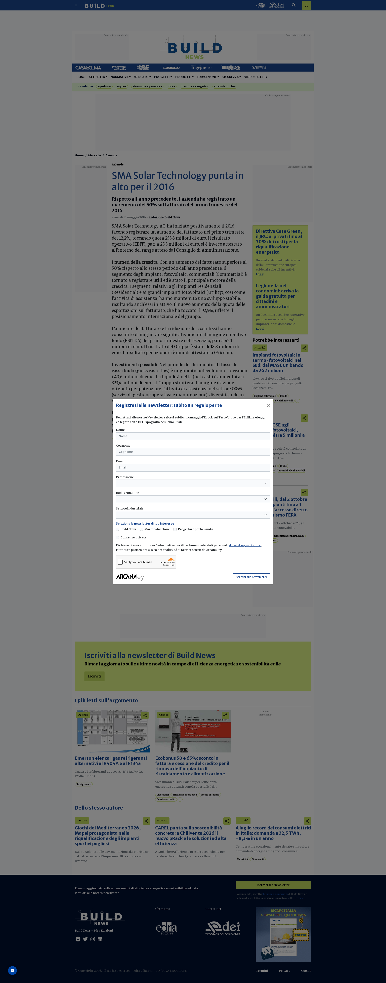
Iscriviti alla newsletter (251, 577)
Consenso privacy (133, 537)
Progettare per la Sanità (195, 529)
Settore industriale (129, 508)
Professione (125, 477)
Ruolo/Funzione (127, 493)
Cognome (123, 445)
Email (120, 461)
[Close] (269, 405)
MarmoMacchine (157, 529)
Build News (128, 529)
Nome (120, 430)
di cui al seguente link (245, 545)
